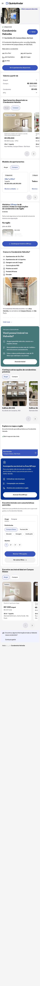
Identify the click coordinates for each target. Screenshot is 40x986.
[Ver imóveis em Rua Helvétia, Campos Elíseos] (28, 9)
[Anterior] (27, 153)
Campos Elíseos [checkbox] (11, 529)
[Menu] (2, 3)
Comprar (16, 108)
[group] (17, 130)
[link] (20, 554)
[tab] (7, 519)
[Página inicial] (14, 3)
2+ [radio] (11, 545)
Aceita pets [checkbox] (29, 534)
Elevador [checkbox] (9, 534)
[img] (17, 122)
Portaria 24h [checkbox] (24, 529)
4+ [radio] (20, 545)
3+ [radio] (15, 545)
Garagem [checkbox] (19, 534)
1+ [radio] (6, 545)
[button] (17, 130)
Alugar (7, 108)
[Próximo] (33, 153)
